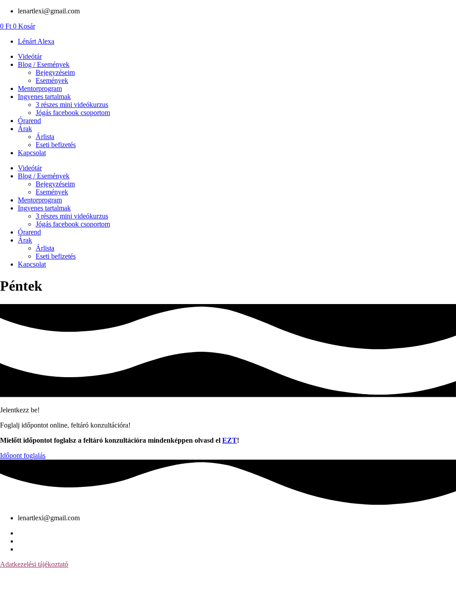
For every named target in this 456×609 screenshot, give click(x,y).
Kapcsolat (32, 152)
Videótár (30, 56)
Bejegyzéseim (55, 72)
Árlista (45, 136)
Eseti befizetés (56, 144)
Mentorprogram (40, 88)
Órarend (29, 120)
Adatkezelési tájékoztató (34, 564)
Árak (25, 128)
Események (52, 80)
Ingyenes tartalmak (44, 96)
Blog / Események (43, 64)
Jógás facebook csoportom (73, 112)
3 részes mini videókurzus (72, 104)
